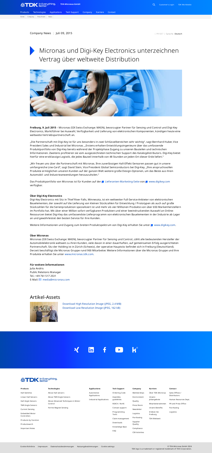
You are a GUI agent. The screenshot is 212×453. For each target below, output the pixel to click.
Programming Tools (119, 413)
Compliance (137, 428)
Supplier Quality (136, 422)
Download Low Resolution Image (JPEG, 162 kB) (91, 307)
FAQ (114, 431)
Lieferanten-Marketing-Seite (122, 181)
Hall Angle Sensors (29, 401)
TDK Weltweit (154, 418)
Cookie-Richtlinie (27, 446)
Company (87, 12)
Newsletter (137, 409)
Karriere (100, 12)
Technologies (39, 12)
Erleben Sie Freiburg (154, 413)
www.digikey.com (159, 181)
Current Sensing (28, 409)
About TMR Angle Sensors (59, 397)
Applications (56, 12)
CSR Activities (138, 432)
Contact (111, 12)
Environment (138, 397)
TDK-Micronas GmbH (70, 4)
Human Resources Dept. (179, 399)
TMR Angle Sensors (29, 405)
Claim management (121, 418)
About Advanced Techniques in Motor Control (64, 402)
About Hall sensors (56, 393)
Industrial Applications (98, 399)
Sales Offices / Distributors (175, 394)
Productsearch (27, 424)
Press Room (41, 17)
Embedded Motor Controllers (28, 414)
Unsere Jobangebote (154, 398)
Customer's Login (166, 4)
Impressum (42, 446)
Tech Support (72, 12)
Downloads (117, 422)
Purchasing (137, 417)
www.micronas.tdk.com (79, 254)
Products (24, 12)
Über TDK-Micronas (157, 393)
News (50, 17)
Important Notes (28, 428)
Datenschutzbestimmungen (62, 446)
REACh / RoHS (118, 403)
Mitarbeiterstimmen (157, 403)
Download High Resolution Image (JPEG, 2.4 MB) (92, 303)
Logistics (136, 413)
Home (22, 17)
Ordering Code (119, 393)
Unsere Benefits (156, 407)
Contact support (119, 407)
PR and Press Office (177, 403)
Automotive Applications (94, 394)
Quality (136, 401)
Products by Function (30, 420)
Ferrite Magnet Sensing (58, 407)
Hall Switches (26, 393)
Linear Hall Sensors (29, 397)
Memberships (138, 393)
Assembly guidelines (117, 398)
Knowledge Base (119, 427)
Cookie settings (107, 446)
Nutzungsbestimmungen (87, 446)
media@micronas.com (56, 279)
